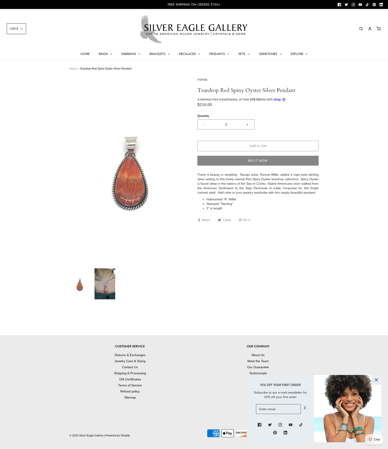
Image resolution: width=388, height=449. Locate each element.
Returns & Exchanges (130, 355)
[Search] (361, 29)
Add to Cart (258, 145)
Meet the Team (258, 361)
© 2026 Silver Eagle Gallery (86, 435)
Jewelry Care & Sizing (130, 361)
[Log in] (370, 29)
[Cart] (378, 29)
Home (73, 68)
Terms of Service (130, 385)
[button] (16, 28)
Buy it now (258, 160)
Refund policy (130, 391)
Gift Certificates (130, 379)
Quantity (203, 116)
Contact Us (130, 367)
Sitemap (130, 397)
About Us (258, 355)
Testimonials (258, 373)
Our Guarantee (258, 367)
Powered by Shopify (117, 435)
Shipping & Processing (130, 373)
